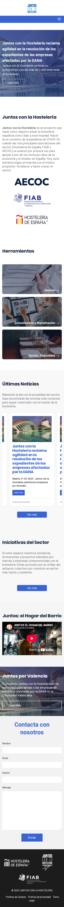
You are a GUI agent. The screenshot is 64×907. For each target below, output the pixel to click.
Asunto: (6, 772)
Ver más (32, 514)
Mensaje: (6, 787)
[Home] (32, 8)
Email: (5, 758)
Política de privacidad (39, 896)
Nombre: (6, 743)
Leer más (13, 82)
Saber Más (14, 705)
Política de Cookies (16, 896)
